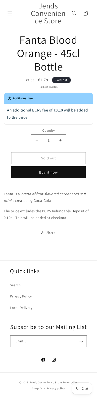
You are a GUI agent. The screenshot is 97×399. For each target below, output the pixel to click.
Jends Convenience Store (46, 382)
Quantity (48, 130)
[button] (9, 13)
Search (15, 285)
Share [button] (51, 232)
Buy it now (48, 172)
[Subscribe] (81, 341)
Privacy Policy (21, 296)
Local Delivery (21, 307)
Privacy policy (56, 388)
